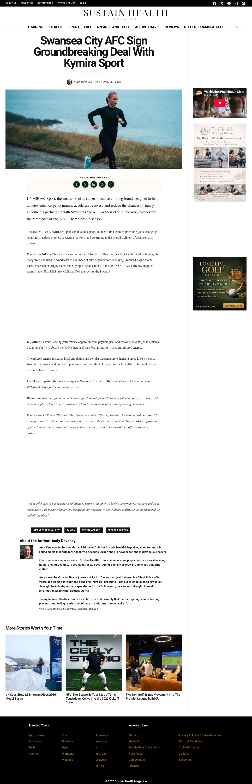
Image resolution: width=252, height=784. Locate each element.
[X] (222, 3)
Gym (65, 747)
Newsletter (135, 753)
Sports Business (118, 530)
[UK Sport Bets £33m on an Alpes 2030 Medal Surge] (33, 663)
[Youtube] (229, 3)
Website (82, 609)
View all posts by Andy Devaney (57, 609)
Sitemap (134, 766)
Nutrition (34, 753)
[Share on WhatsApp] (102, 184)
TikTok (99, 766)
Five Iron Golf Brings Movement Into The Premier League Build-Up (153, 696)
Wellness (68, 741)
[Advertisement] (94, 307)
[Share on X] (85, 184)
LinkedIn (94, 609)
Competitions (137, 759)
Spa (64, 735)
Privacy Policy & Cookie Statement (200, 735)
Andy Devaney (83, 82)
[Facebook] (215, 3)
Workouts (68, 753)
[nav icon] (244, 27)
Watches (67, 759)
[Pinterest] (243, 3)
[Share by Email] (110, 184)
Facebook (101, 735)
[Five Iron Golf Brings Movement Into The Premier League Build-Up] (154, 663)
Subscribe (185, 759)
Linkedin (100, 759)
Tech (32, 747)
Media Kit (134, 741)
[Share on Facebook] (76, 184)
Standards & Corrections (144, 747)
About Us (134, 735)
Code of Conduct (189, 747)
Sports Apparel (91, 530)
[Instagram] (236, 3)
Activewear (36, 741)
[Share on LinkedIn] (93, 184)
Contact (184, 753)
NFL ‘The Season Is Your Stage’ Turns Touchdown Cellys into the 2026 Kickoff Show (92, 698)
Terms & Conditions (191, 741)
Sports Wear (36, 735)
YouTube (100, 753)
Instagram (101, 741)
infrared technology (46, 530)
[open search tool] (237, 27)
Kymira (71, 530)
